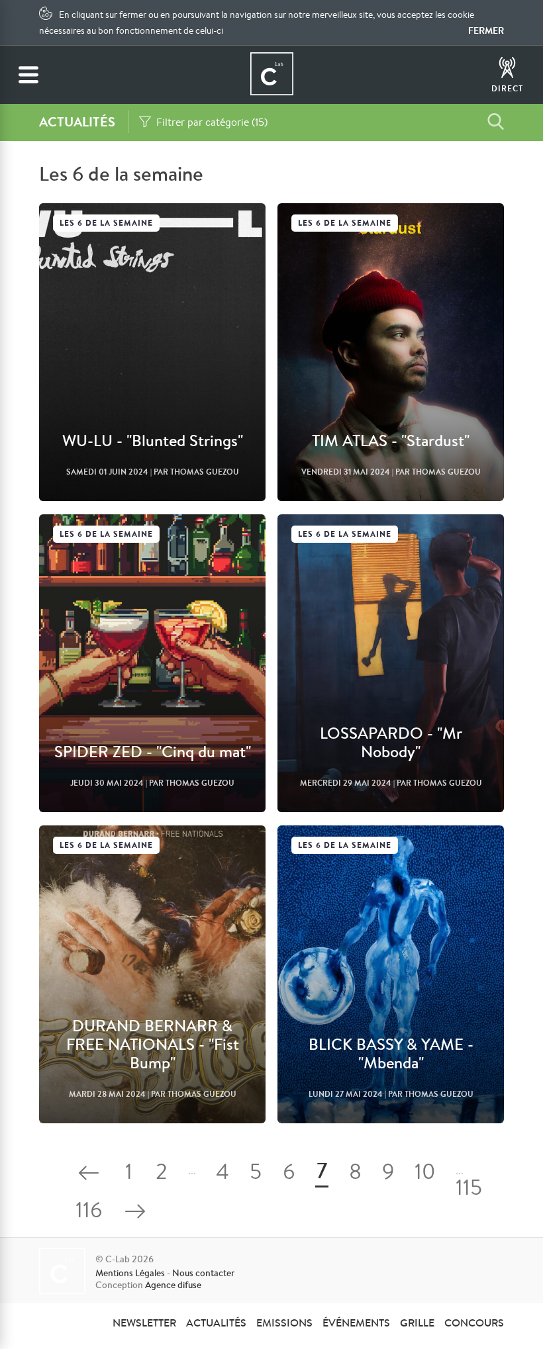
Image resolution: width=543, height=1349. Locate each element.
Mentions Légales (130, 1273)
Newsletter (144, 1322)
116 (88, 1212)
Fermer (486, 30)
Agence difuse (173, 1285)
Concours (474, 1322)
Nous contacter (203, 1273)
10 (425, 1174)
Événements (356, 1322)
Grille (417, 1322)
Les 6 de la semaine (106, 222)
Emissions (284, 1322)
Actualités (216, 1322)
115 (469, 1190)
